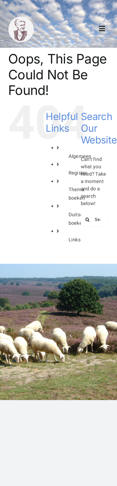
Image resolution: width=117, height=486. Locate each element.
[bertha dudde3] (21, 18)
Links (75, 240)
